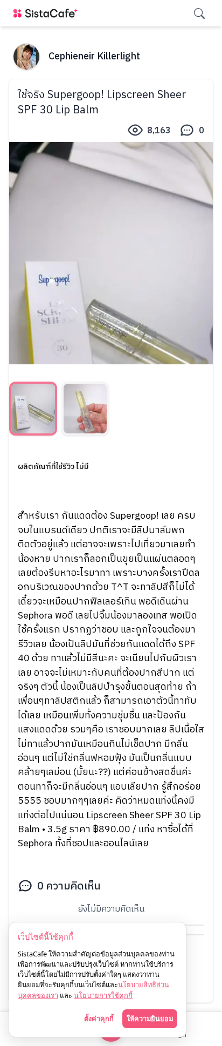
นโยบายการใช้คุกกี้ (103, 995)
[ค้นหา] (199, 13)
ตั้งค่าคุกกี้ (99, 1018)
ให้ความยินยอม (150, 1018)
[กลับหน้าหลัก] (47, 13)
